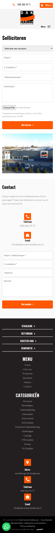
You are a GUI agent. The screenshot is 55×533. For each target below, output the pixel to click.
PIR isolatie (27, 439)
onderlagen (27, 431)
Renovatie (27, 348)
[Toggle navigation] (49, 26)
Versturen (26, 125)
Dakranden (27, 414)
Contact (27, 386)
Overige (27, 435)
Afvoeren (27, 401)
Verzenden (26, 304)
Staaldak (27, 326)
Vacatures (27, 377)
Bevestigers (27, 405)
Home (28, 365)
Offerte (48, 5)
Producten (27, 373)
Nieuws (27, 382)
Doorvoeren (27, 418)
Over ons (27, 369)
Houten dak (27, 341)
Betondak (27, 333)
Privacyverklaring (27, 526)
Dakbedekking (27, 409)
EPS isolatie (27, 422)
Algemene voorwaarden (34, 523)
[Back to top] (49, 527)
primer (27, 444)
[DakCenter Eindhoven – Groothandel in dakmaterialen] (27, 17)
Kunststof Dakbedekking (27, 427)
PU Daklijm (27, 448)
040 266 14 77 (23, 4)
